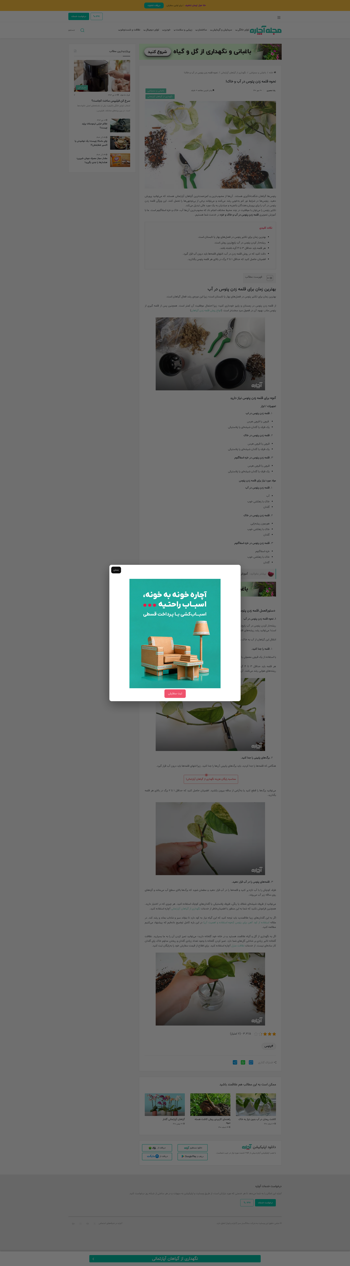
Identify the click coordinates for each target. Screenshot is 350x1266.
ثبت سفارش (175, 693)
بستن (116, 570)
